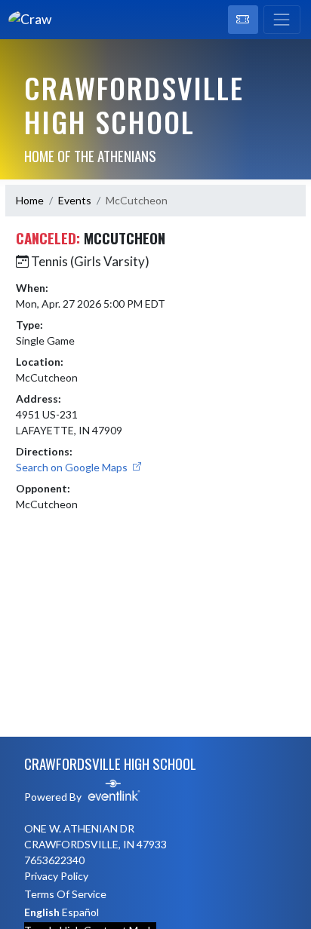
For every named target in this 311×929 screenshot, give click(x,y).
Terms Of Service (65, 894)
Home (30, 200)
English (42, 912)
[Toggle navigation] (281, 19)
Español (80, 912)
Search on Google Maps (73, 467)
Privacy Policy (56, 875)
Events (74, 200)
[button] (243, 19)
